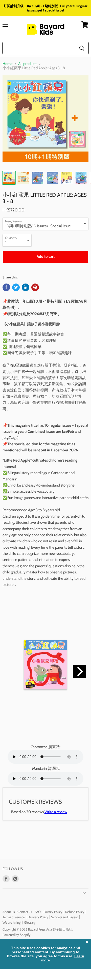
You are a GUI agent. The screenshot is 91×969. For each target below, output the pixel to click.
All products (27, 64)
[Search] (81, 48)
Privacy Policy (52, 912)
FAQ (38, 912)
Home (8, 64)
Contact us (24, 912)
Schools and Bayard (64, 917)
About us (9, 912)
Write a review (55, 812)
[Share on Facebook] (6, 287)
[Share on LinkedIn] (25, 287)
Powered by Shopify (17, 935)
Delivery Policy (38, 917)
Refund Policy (74, 912)
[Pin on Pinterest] (35, 287)
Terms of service (14, 917)
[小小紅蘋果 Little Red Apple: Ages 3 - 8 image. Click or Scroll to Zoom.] (45, 121)
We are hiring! (12, 922)
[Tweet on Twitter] (16, 287)
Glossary (30, 922)
